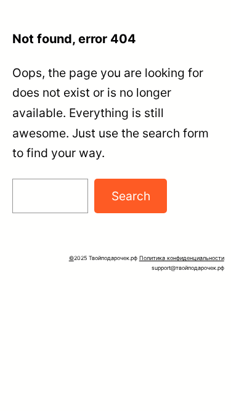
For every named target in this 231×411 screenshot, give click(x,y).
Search (130, 196)
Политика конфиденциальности (181, 257)
